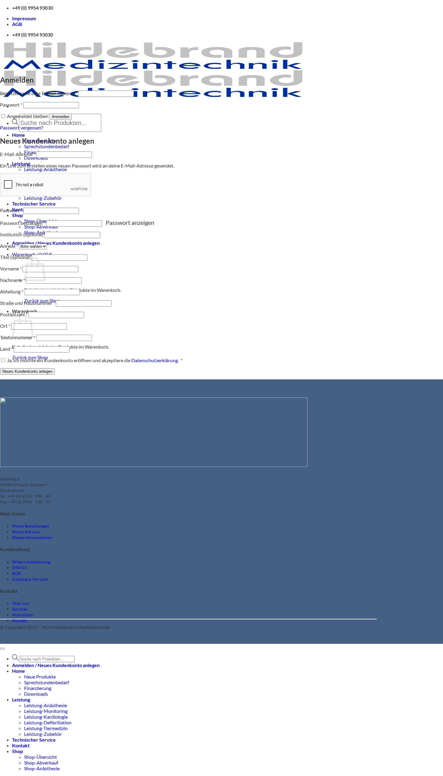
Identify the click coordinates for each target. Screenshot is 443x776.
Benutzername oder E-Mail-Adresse (38, 93)
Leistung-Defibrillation (47, 722)
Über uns (20, 603)
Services (19, 609)
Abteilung (11, 291)
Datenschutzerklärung (154, 360)
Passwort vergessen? (21, 127)
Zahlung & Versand (30, 579)
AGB (17, 24)
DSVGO (19, 567)
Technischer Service (34, 203)
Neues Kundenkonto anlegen (27, 371)
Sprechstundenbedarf (46, 146)
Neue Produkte (40, 676)
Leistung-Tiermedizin (46, 728)
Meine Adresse (26, 531)
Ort (5, 326)
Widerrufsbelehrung (31, 561)
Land (6, 349)
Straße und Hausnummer (27, 303)
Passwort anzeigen (130, 222)
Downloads (36, 694)
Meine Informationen (32, 537)
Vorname (11, 268)
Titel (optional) (15, 257)
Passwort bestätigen (22, 223)
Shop (17, 215)
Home (18, 135)
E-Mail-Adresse (17, 154)
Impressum (24, 18)
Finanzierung (37, 688)
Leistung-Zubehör (43, 198)
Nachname (12, 280)
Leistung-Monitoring (46, 711)
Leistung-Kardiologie (46, 717)
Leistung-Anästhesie (45, 169)
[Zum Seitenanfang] (2, 649)
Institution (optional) (22, 234)
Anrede (9, 246)
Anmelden (60, 116)
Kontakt (19, 620)
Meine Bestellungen (30, 526)
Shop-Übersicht (40, 757)
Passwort (11, 104)
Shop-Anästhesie (42, 768)
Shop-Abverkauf (41, 762)
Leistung (21, 699)
